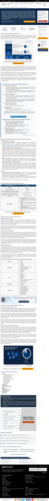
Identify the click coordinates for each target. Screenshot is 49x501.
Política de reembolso (5, 481)
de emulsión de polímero (7, 254)
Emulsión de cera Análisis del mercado (27, 449)
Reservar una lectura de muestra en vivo (43, 49)
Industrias (16, 3)
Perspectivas (31, 3)
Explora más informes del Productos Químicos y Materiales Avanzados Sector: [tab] (15, 457)
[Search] (45, 1)
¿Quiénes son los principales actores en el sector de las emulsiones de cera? (14, 443)
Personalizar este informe (23, 301)
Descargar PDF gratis (30, 21)
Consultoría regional (38, 3)
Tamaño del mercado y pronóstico (42, 36)
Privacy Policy (43, 500)
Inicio (1, 7)
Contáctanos (4, 479)
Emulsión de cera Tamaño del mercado (11, 449)
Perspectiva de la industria (42, 29)
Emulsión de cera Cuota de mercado (27, 451)
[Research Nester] (3, 4)
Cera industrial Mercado (5, 462)
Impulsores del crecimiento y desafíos (43, 34)
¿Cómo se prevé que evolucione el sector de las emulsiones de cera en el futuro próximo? (17, 437)
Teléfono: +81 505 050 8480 (6, 489)
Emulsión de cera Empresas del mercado (18, 454)
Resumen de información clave (42, 31)
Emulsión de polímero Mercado (24, 462)
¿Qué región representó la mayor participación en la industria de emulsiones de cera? (16, 440)
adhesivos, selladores (9, 144)
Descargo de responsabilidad (7, 482)
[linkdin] (45, 466)
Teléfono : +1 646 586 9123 (29, 489)
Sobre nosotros (4, 476)
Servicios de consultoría (24, 3)
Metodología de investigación (8, 21)
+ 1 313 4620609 (4, 494)
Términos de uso (4, 480)
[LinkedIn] (5, 301)
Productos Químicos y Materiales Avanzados (10, 7)
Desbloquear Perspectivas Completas (19, 116)
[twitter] (46, 466)
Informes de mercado (45, 4)
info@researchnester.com (6, 495)
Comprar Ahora (43, 21)
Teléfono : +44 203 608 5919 (29, 482)
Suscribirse (44, 472)
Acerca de (11, 3)
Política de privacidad (5, 483)
